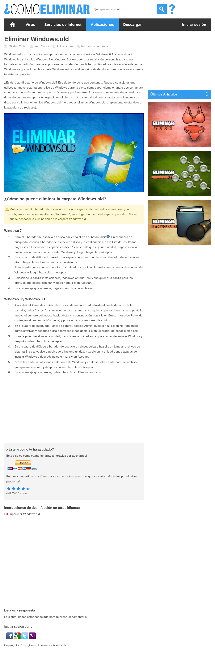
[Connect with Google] (17, 638)
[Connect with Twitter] (25, 638)
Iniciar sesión (194, 24)
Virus (30, 24)
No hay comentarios (94, 46)
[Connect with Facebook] (10, 638)
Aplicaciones (102, 24)
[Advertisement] (74, 408)
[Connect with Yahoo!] (32, 638)
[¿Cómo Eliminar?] (47, 9)
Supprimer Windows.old (24, 514)
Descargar (132, 24)
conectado (42, 616)
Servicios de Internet (62, 24)
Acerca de (59, 645)
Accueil (12, 24)
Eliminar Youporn (163, 140)
